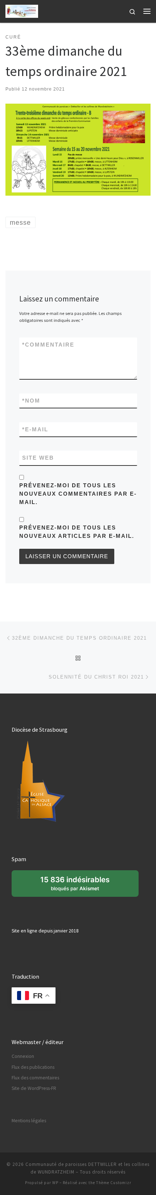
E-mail (35, 429)
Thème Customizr (113, 1182)
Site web (38, 458)
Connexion (23, 1056)
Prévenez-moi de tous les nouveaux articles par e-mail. (76, 531)
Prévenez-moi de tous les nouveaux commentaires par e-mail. (78, 493)
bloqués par (78, 886)
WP (55, 1182)
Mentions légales (29, 1121)
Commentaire (48, 344)
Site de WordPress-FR (34, 1088)
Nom (31, 400)
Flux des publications (33, 1067)
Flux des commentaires (35, 1078)
